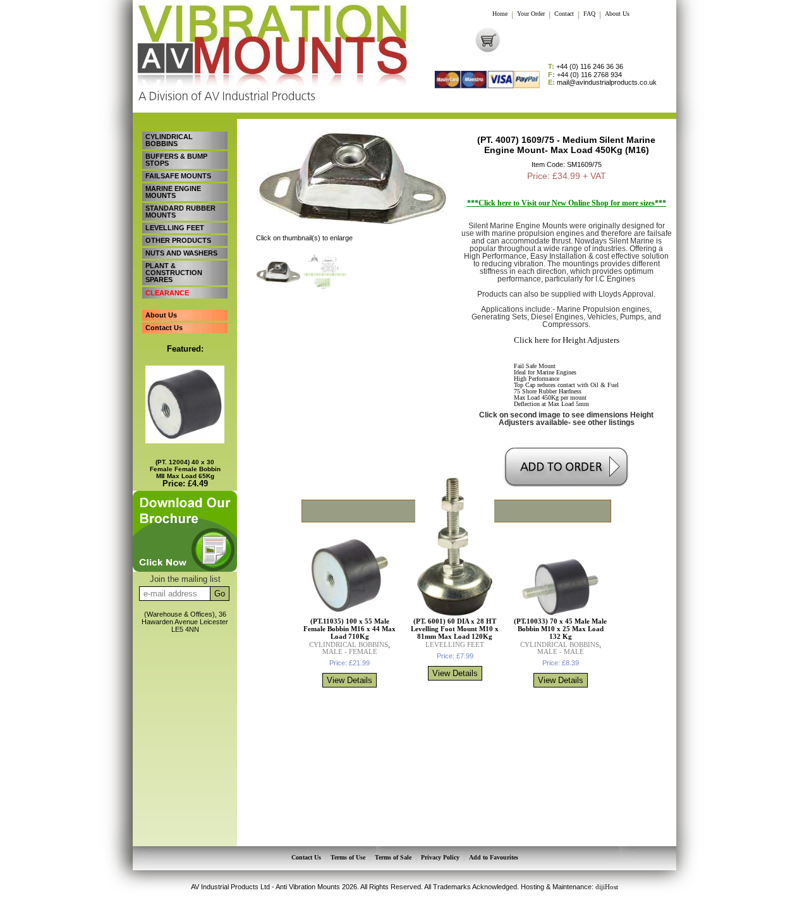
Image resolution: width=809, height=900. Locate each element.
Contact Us (164, 327)
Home (500, 14)
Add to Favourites (493, 857)
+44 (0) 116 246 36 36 (585, 66)
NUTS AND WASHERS (181, 253)
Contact (564, 14)
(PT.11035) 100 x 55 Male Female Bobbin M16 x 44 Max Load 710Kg (349, 628)
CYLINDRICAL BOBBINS (169, 140)
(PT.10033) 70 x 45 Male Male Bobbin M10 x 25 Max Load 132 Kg (560, 628)
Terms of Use (348, 857)
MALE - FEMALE (349, 651)
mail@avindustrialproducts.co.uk (602, 82)
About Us (617, 14)
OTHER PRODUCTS (178, 240)
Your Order (531, 14)
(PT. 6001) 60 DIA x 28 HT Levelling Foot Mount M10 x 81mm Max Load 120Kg (455, 628)
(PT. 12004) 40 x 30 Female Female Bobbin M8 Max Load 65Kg (185, 469)
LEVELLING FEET (174, 227)
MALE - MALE (560, 651)
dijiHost (606, 887)
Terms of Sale (393, 857)
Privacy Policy (440, 857)
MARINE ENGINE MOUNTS (173, 192)
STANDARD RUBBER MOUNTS (180, 211)
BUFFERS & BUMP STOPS (176, 159)
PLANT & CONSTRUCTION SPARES (173, 272)
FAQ (589, 14)
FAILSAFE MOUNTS (178, 176)
